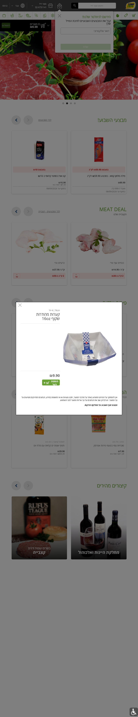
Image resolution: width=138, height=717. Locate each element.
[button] (89, 348)
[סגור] (20, 305)
